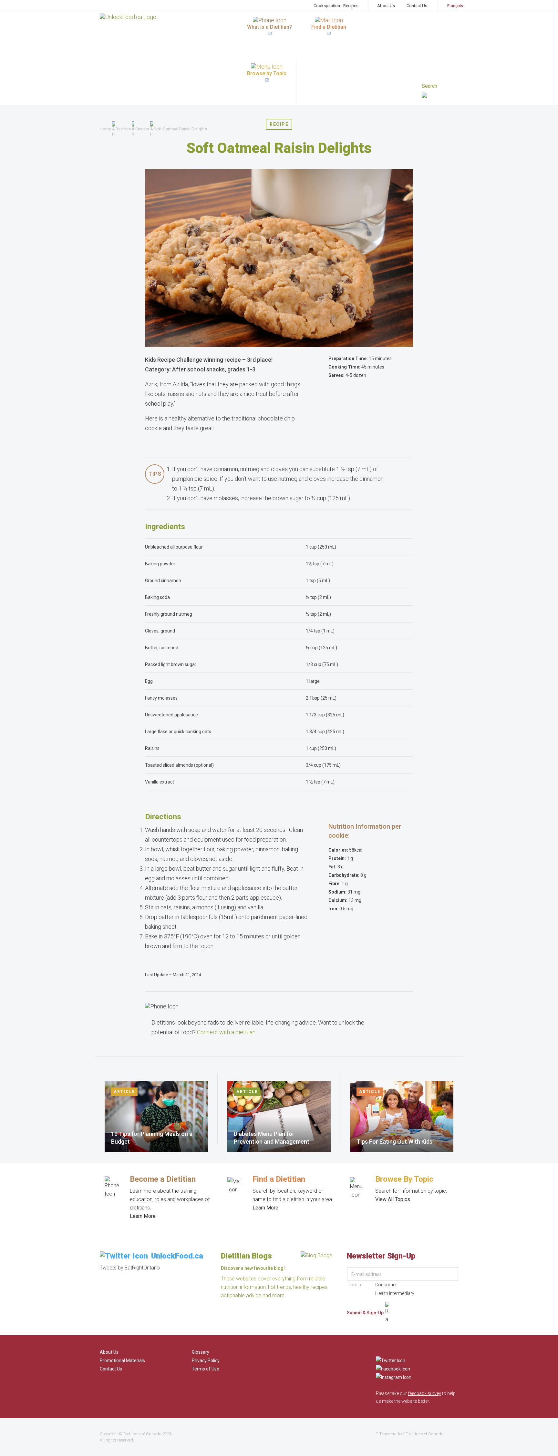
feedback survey (424, 1393)
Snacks (142, 128)
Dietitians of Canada (142, 1433)
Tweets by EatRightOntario (130, 1268)
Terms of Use (205, 1368)
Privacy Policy (206, 1360)
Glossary (200, 1352)
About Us (386, 5)
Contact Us (417, 5)
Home (105, 128)
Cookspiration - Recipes (336, 5)
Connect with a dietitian (226, 1032)
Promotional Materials (122, 1360)
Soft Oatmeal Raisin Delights (180, 128)
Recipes (123, 128)
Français (455, 5)
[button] (440, 96)
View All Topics (392, 1199)
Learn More (143, 1216)
